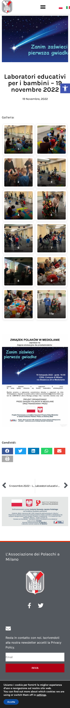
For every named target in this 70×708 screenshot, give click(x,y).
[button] (65, 88)
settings (41, 695)
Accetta (11, 701)
